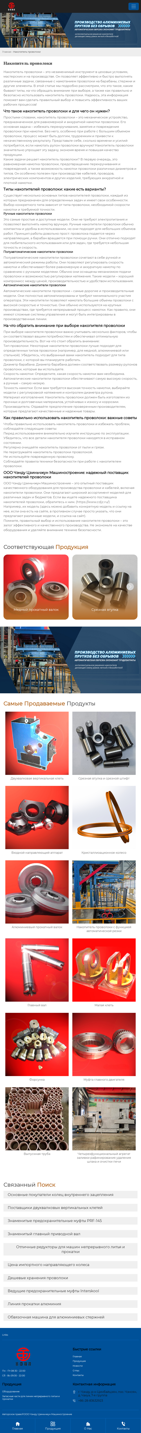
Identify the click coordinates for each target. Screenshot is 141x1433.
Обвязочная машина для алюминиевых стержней (56, 1317)
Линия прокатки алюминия (34, 1304)
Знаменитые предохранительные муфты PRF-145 (55, 1221)
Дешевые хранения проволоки (38, 1278)
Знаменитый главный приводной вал (44, 1234)
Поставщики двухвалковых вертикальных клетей (55, 1208)
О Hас (76, 1370)
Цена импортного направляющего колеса (48, 1265)
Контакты (78, 1375)
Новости (78, 1365)
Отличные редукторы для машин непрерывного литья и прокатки (70, 1249)
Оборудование (10, 1391)
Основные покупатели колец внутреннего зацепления (60, 1194)
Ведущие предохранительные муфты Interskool (53, 1291)
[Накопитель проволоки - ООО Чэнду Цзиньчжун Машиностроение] (11, 6)
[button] (130, 586)
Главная (6, 51)
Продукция (79, 1361)
